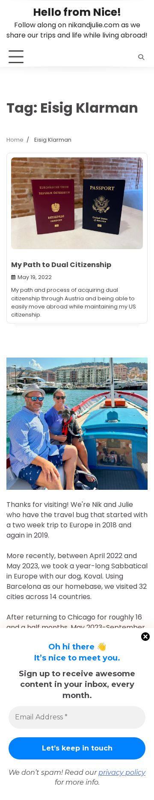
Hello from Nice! (77, 12)
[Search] (141, 57)
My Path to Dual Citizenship (61, 265)
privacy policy (121, 772)
